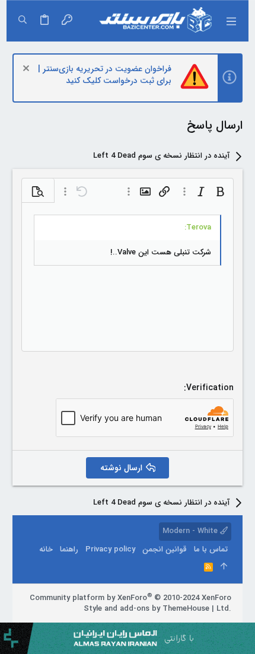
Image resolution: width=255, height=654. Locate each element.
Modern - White (191, 531)
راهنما (69, 549)
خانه (46, 549)
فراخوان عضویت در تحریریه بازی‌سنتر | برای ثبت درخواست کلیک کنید (104, 74)
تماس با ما (211, 549)
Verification (210, 387)
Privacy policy (110, 549)
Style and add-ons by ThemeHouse (146, 608)
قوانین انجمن (164, 549)
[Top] (223, 567)
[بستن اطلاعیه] (28, 69)
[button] (231, 20)
